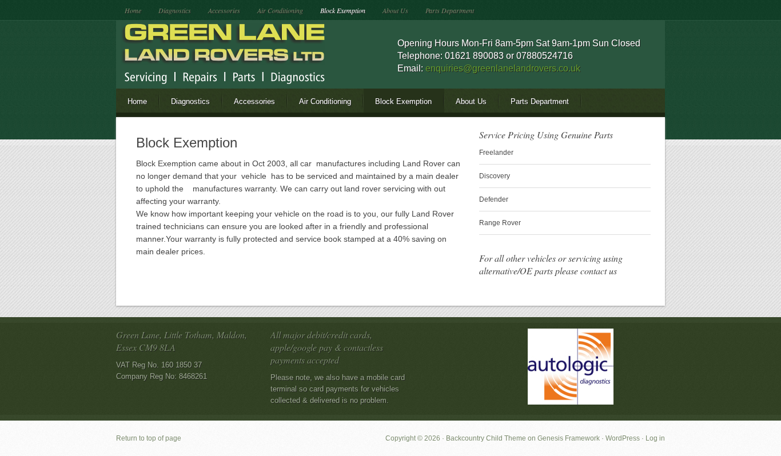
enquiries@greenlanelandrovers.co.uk (502, 68)
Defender (493, 199)
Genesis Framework (568, 438)
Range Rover (500, 223)
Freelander (496, 153)
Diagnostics (174, 10)
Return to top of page (148, 438)
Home (133, 10)
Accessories (224, 10)
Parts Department (449, 10)
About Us (395, 10)
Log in (655, 438)
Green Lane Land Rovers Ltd (216, 54)
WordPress (622, 438)
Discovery (494, 176)
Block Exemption (342, 10)
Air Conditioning (280, 10)
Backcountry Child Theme (486, 438)
